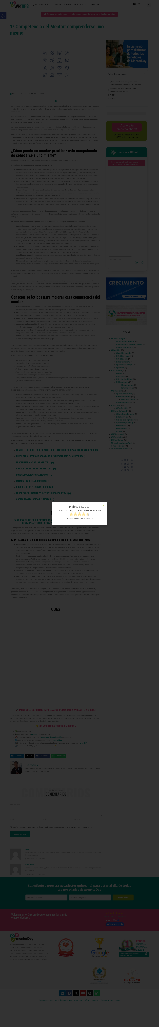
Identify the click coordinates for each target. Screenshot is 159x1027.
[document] (79, 513)
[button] (104, 505)
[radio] (71, 514)
